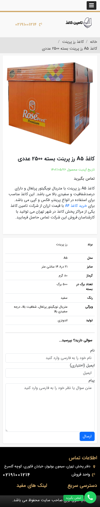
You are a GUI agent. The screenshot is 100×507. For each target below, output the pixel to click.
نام (92, 350)
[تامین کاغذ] (79, 23)
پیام (92, 380)
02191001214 (26, 25)
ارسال (87, 436)
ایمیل (90, 365)
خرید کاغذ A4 (76, 206)
